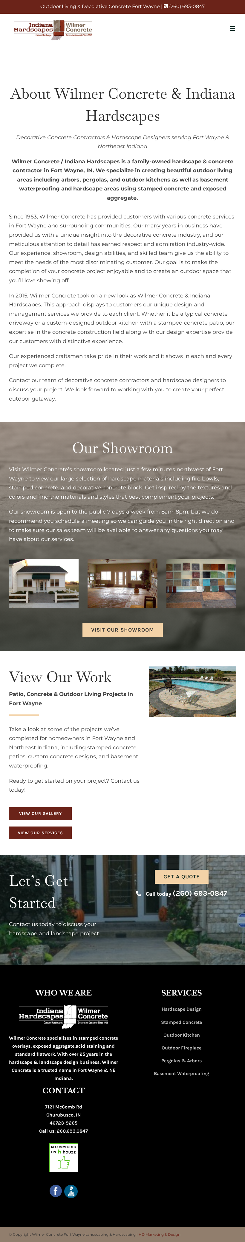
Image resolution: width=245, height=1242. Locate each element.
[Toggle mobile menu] (233, 28)
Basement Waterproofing (181, 1073)
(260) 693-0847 (186, 6)
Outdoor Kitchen (181, 1035)
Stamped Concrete (181, 1022)
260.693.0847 (72, 1131)
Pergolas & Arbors (181, 1060)
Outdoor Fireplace (181, 1048)
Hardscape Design (182, 1009)
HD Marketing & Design (159, 1234)
